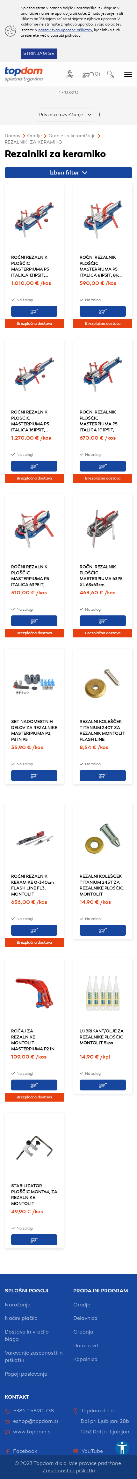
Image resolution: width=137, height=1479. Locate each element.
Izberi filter (64, 172)
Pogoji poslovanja (26, 1374)
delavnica (85, 1318)
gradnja (83, 1332)
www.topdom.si (32, 1432)
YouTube (92, 1451)
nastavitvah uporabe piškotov (65, 30)
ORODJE (34, 135)
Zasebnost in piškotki (68, 1471)
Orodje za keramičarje (72, 135)
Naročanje (17, 1305)
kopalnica (85, 1359)
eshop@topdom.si (35, 1421)
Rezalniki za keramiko (33, 142)
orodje (81, 1305)
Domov (12, 135)
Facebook (25, 1451)
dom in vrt (86, 1345)
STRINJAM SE (38, 53)
